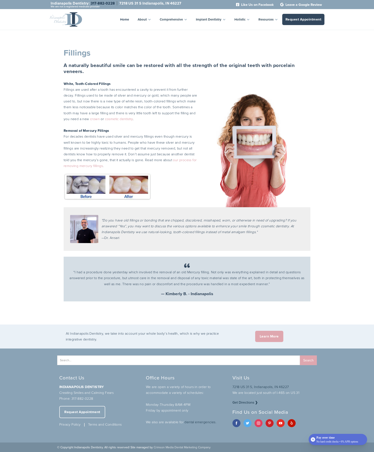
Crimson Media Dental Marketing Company (182, 447)
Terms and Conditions (105, 424)
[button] (144, 19)
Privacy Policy (70, 424)
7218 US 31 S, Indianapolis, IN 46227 (260, 386)
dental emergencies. (200, 422)
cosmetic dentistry (119, 118)
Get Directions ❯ (245, 402)
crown (95, 118)
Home (124, 19)
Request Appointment (303, 19)
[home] (66, 19)
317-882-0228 (103, 3)
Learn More (269, 336)
